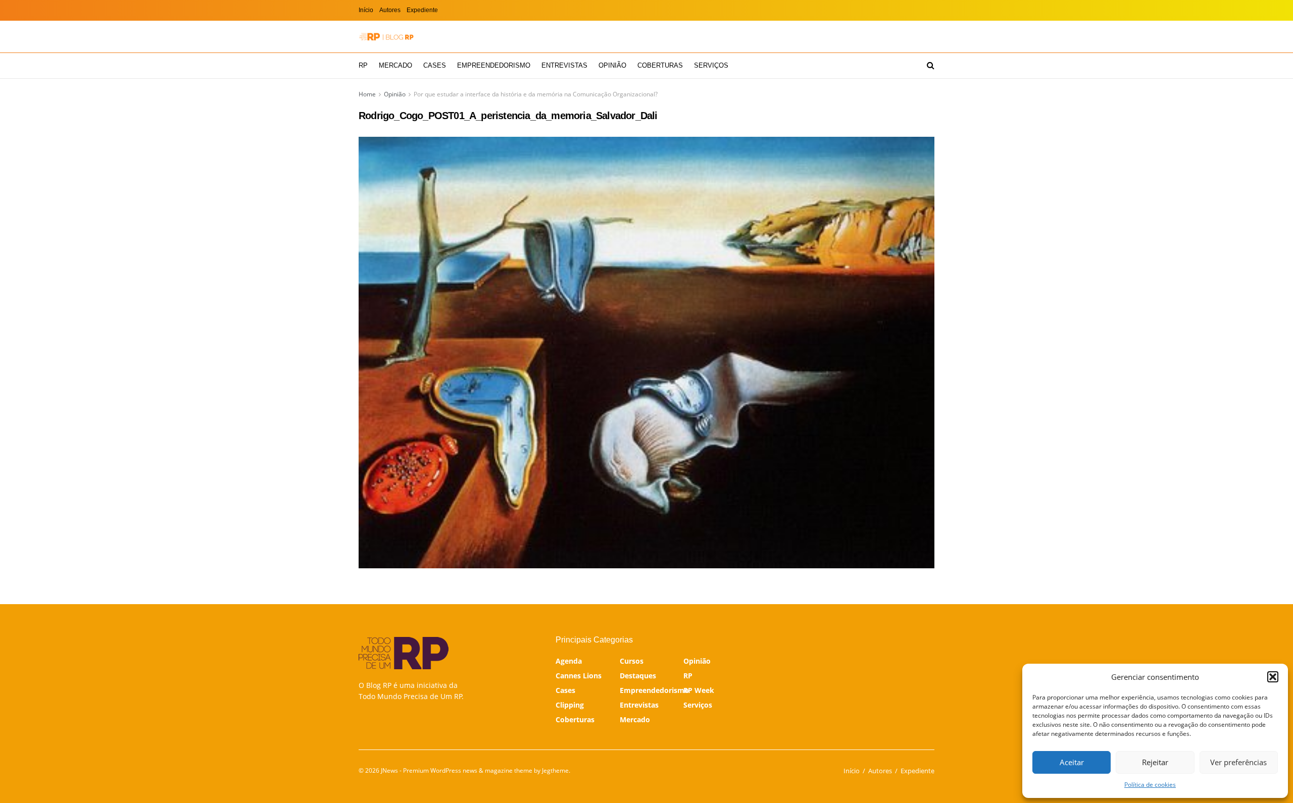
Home (367, 94)
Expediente (422, 10)
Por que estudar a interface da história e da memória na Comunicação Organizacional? (536, 94)
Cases (434, 65)
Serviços (711, 65)
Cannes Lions (579, 675)
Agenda (569, 661)
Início (366, 10)
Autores (390, 10)
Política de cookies (1150, 784)
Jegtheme (555, 770)
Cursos (631, 661)
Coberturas (660, 65)
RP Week (698, 690)
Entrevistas (564, 65)
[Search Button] (930, 65)
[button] (1273, 677)
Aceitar (1072, 762)
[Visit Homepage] (386, 36)
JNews (389, 770)
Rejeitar (1155, 762)
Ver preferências (1238, 762)
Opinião (612, 65)
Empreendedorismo (493, 65)
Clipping (570, 705)
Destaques (638, 675)
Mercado (395, 65)
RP (363, 65)
